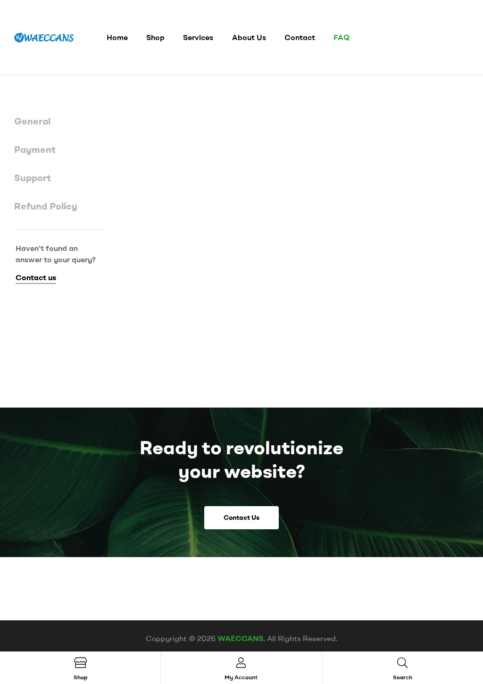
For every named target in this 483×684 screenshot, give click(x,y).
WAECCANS (240, 638)
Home (117, 37)
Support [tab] (32, 178)
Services (198, 37)
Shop (155, 37)
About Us (249, 37)
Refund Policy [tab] (45, 206)
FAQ (341, 37)
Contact (299, 37)
